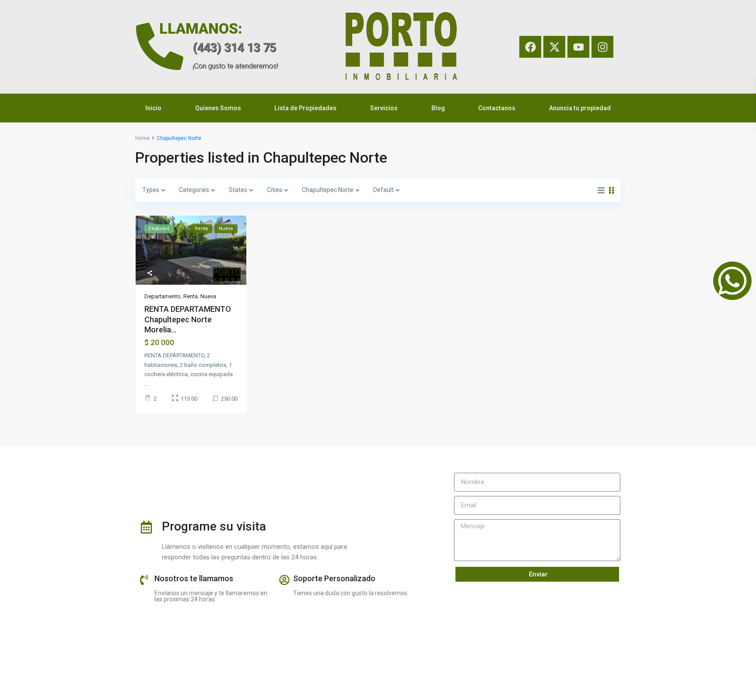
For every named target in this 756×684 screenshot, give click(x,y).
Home (142, 138)
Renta (190, 296)
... (146, 383)
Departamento (162, 296)
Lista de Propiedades (305, 108)
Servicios (384, 108)
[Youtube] (578, 47)
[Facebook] (530, 47)
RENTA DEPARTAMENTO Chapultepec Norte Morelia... (187, 319)
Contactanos (496, 108)
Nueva (208, 296)
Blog (438, 108)
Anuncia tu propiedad (580, 108)
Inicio (153, 108)
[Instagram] (602, 47)
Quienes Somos (218, 108)
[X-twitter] (554, 47)
